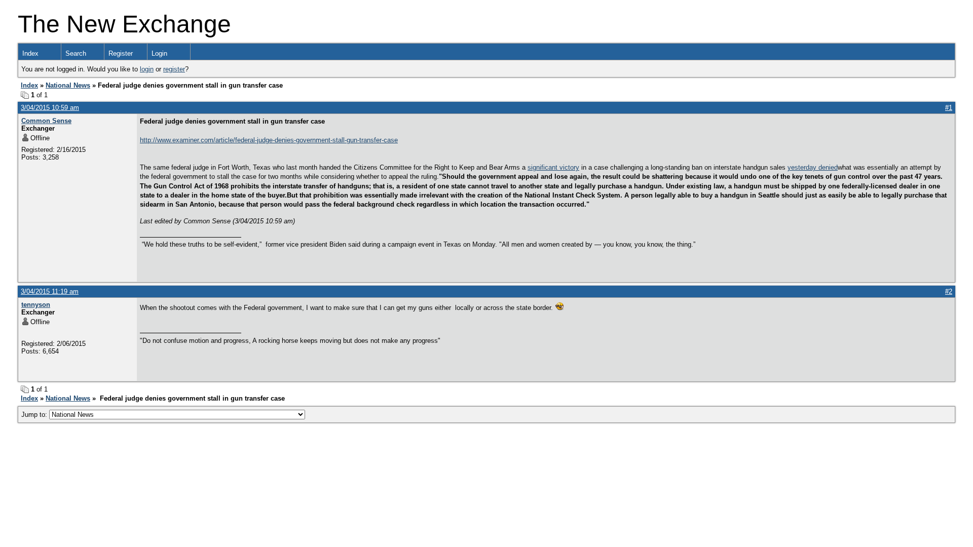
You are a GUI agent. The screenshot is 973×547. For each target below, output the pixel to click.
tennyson (35, 304)
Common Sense (46, 121)
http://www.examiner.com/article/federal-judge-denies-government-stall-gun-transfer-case (269, 140)
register (174, 69)
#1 (948, 107)
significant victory (553, 167)
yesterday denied (813, 167)
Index (30, 53)
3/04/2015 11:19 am (50, 291)
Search (75, 53)
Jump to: (35, 414)
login (147, 69)
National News (68, 85)
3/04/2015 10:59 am (50, 107)
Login (159, 53)
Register (120, 53)
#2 (948, 291)
